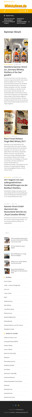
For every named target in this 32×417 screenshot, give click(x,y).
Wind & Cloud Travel (9, 397)
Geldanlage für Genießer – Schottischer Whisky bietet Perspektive (22, 21)
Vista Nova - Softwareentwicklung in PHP (19, 412)
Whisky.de (6, 385)
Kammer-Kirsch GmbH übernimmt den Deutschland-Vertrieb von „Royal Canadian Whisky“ (15, 210)
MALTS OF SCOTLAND (10, 353)
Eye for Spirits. (8, 281)
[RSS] (27, 11)
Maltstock (6, 357)
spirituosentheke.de (9, 377)
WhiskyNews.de (19, 409)
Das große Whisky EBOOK (11, 341)
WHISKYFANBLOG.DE (10, 317)
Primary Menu (9, 2)
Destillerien (7, 177)
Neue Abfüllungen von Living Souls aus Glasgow (18, 255)
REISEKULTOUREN (9, 365)
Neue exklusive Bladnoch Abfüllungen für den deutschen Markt (19, 271)
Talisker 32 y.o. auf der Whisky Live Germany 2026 (19, 262)
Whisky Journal (8, 313)
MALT (5, 297)
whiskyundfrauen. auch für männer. (13, 325)
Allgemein (7, 136)
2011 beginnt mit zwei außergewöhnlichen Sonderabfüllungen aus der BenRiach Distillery (16, 183)
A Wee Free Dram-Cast (10, 337)
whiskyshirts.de (8, 393)
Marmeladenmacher (9, 361)
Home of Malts (8, 349)
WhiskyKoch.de (8, 389)
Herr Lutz (6, 289)
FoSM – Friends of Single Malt (12, 285)
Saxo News (7, 369)
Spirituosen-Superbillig (10, 373)
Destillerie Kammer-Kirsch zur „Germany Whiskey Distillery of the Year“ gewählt (15, 71)
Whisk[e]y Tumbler (9, 329)
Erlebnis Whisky (8, 345)
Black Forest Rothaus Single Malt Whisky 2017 (15, 140)
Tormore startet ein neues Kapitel (18, 247)
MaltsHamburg (8, 301)
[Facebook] (23, 11)
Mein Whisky (7, 305)
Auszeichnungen (8, 64)
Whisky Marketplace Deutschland (13, 381)
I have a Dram (8, 293)
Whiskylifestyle (8, 321)
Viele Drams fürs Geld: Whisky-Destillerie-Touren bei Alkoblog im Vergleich (9, 21)
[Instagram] (25, 11)
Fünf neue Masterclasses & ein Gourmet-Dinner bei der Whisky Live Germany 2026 (19, 240)
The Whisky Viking (9, 309)
